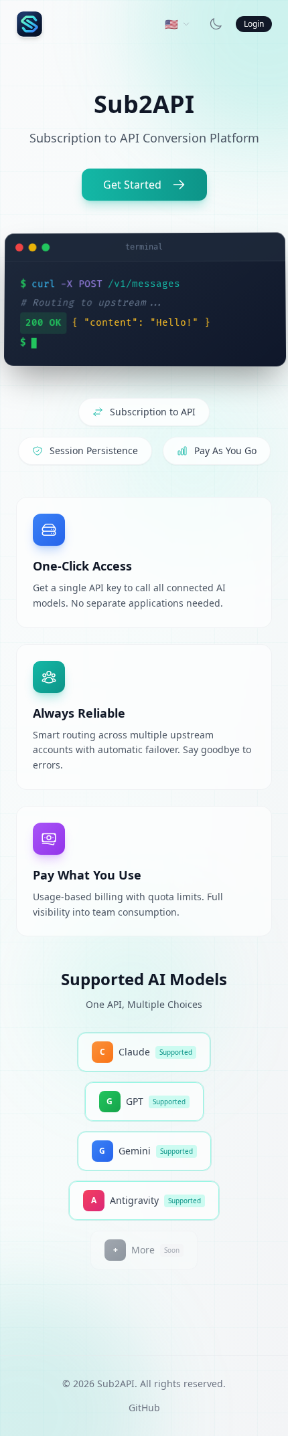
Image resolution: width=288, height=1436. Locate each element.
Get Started (132, 184)
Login (254, 23)
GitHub (144, 1407)
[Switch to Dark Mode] (216, 24)
